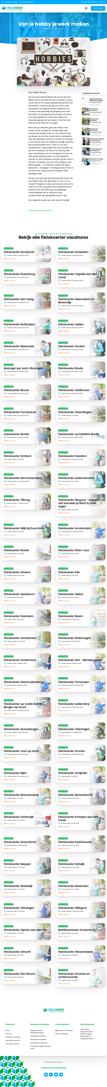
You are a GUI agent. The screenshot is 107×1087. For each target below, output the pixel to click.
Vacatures (98, 8)
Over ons (8, 1034)
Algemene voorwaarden (64, 1030)
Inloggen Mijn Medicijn (89, 2)
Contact (102, 2)
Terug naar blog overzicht (40, 210)
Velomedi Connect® (12, 1040)
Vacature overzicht (12, 1044)
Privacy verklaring (61, 1034)
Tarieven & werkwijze (12, 1037)
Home (7, 1030)
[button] (45, 1075)
